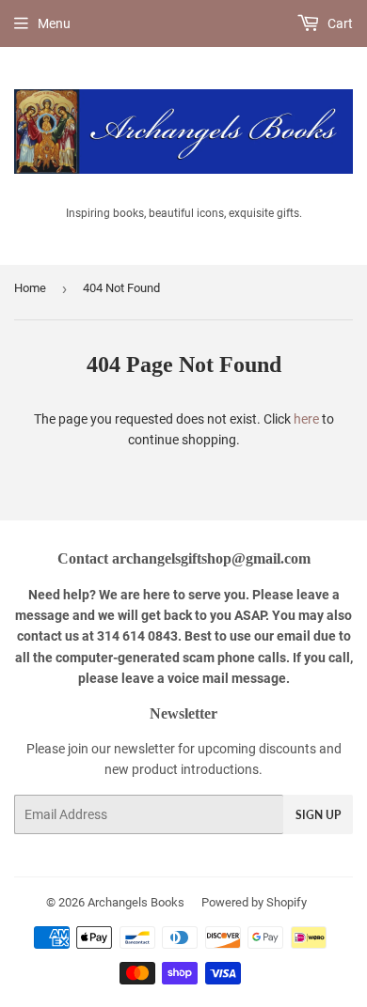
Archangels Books (136, 902)
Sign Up (318, 815)
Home (30, 288)
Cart (339, 23)
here (306, 418)
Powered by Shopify (254, 902)
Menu (54, 23)
